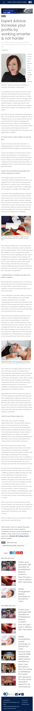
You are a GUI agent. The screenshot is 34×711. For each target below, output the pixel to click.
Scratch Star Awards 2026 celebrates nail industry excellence (24, 656)
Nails (3, 684)
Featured (3, 16)
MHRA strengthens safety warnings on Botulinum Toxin (24, 595)
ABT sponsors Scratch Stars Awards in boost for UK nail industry (24, 682)
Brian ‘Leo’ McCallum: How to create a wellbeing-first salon (25, 669)
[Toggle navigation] (3, 2)
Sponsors (12, 694)
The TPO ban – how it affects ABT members (25, 579)
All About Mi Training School (18, 536)
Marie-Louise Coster (12, 542)
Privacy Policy (25, 704)
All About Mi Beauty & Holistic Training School (13, 545)
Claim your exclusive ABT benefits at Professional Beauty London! (24, 568)
